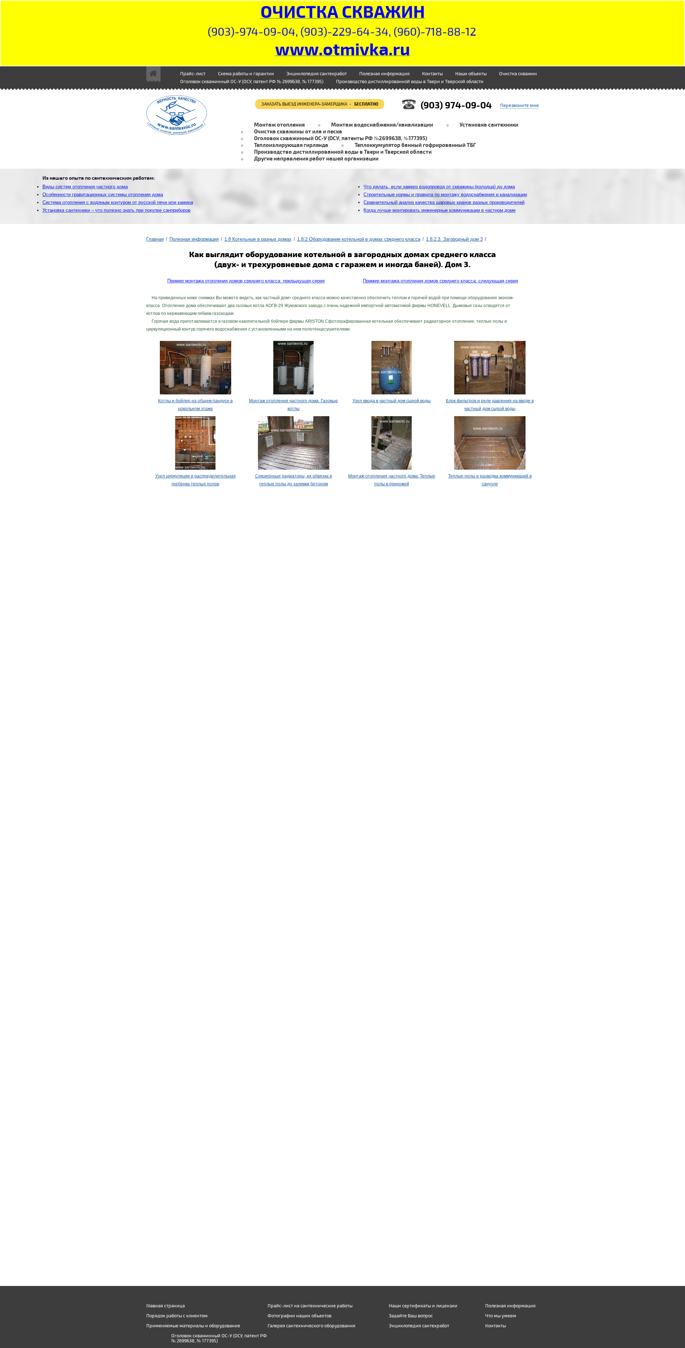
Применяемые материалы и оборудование (193, 1326)
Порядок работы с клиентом (177, 1316)
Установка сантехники (489, 125)
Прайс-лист (193, 74)
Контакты (432, 74)
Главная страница (165, 1306)
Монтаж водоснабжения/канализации (382, 125)
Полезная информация (194, 239)
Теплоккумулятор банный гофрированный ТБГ (415, 145)
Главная (155, 239)
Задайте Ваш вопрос (411, 1316)
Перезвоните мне (519, 105)
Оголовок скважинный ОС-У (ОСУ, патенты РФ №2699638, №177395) (340, 138)
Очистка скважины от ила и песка (298, 131)
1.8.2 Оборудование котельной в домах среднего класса (358, 239)
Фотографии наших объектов (299, 1316)
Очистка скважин (518, 74)
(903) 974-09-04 (456, 105)
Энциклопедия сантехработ (316, 74)
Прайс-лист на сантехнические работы (310, 1306)
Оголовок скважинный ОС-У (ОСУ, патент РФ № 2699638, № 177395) (252, 82)
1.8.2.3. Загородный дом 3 (454, 239)
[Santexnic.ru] (176, 99)
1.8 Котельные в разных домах (257, 239)
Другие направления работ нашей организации (316, 158)
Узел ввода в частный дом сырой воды (391, 400)
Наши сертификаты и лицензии (423, 1306)
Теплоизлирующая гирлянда (291, 145)
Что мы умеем (500, 1316)
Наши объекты (471, 74)
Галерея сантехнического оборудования (311, 1326)
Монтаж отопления (279, 125)
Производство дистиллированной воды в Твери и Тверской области (409, 82)
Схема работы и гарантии (246, 74)
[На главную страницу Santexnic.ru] (153, 74)
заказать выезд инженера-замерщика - (320, 104)
